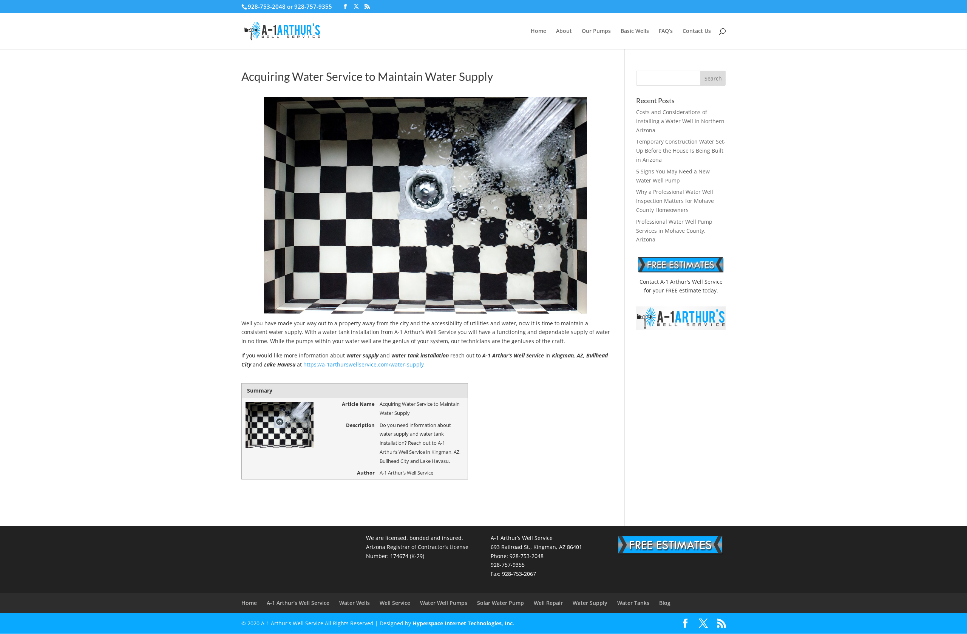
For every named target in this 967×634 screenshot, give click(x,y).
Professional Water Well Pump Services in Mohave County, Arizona (674, 230)
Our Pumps (596, 31)
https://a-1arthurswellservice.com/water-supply (363, 364)
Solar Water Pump (500, 602)
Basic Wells (635, 31)
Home (538, 31)
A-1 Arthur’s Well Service (298, 602)
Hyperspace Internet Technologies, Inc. (463, 623)
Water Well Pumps (443, 602)
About (564, 31)
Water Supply (590, 602)
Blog (664, 602)
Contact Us (697, 31)
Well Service (395, 602)
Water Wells (354, 602)
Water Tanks (633, 602)
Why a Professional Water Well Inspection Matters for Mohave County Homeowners (675, 200)
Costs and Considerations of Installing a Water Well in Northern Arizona (680, 121)
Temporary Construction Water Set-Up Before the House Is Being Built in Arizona (681, 150)
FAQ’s (666, 31)
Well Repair (548, 602)
